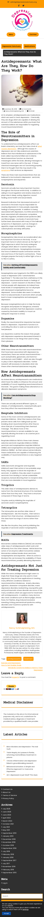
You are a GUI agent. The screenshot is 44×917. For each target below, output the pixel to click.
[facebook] (20, 5)
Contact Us (7, 789)
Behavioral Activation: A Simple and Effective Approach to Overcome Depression (20, 769)
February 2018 (8, 854)
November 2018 (9, 842)
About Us (6, 792)
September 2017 (9, 860)
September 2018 (9, 848)
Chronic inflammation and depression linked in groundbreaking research (22, 762)
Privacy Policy (8, 798)
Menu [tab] (11, 35)
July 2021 (6, 827)
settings (26, 909)
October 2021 (8, 824)
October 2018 (8, 845)
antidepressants (14, 659)
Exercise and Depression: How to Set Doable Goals (11, 664)
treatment (28, 659)
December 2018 (9, 839)
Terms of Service (10, 795)
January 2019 (8, 836)
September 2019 (9, 833)
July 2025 (6, 809)
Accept (6, 913)
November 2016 (9, 866)
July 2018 (6, 851)
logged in (15, 677)
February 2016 (8, 869)
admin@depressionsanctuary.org (23, 2)
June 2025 (7, 812)
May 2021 (6, 830)
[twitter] (24, 5)
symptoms (5, 170)
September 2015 (9, 872)
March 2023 (7, 821)
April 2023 (7, 818)
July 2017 (6, 863)
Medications (30, 46)
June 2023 (7, 815)
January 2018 (8, 857)
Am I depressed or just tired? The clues (22, 775)
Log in (5, 883)
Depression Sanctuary (11, 46)
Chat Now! (33, 34)
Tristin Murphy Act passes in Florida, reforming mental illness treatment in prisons (21, 754)
